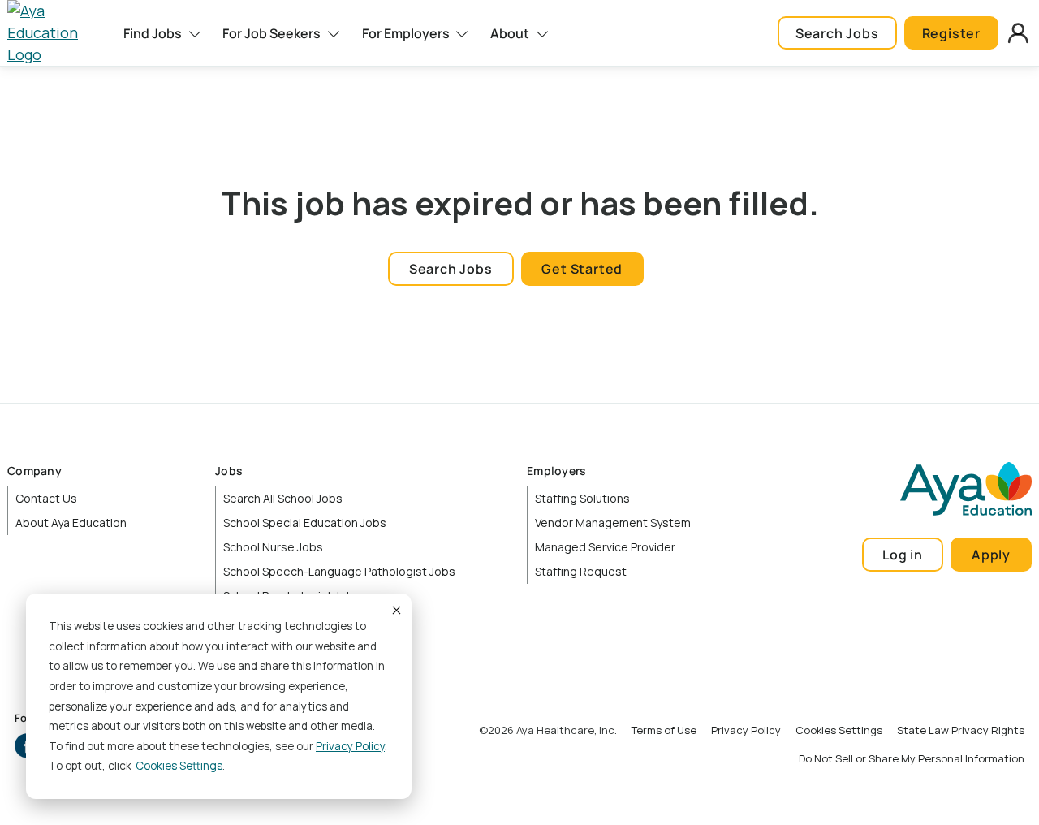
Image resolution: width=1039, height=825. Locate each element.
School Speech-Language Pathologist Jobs (339, 571)
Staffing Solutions (582, 498)
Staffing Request (581, 571)
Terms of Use (664, 730)
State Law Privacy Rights (960, 730)
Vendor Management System (613, 522)
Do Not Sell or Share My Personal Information (911, 758)
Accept (395, 610)
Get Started (582, 269)
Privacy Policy (350, 746)
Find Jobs (152, 33)
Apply (991, 555)
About (509, 33)
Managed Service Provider (605, 547)
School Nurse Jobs (273, 547)
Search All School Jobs (283, 498)
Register (951, 33)
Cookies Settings (838, 730)
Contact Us (46, 498)
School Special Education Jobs (304, 522)
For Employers (406, 33)
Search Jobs (837, 33)
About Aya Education (71, 522)
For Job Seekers (271, 33)
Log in (902, 555)
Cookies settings (179, 765)
